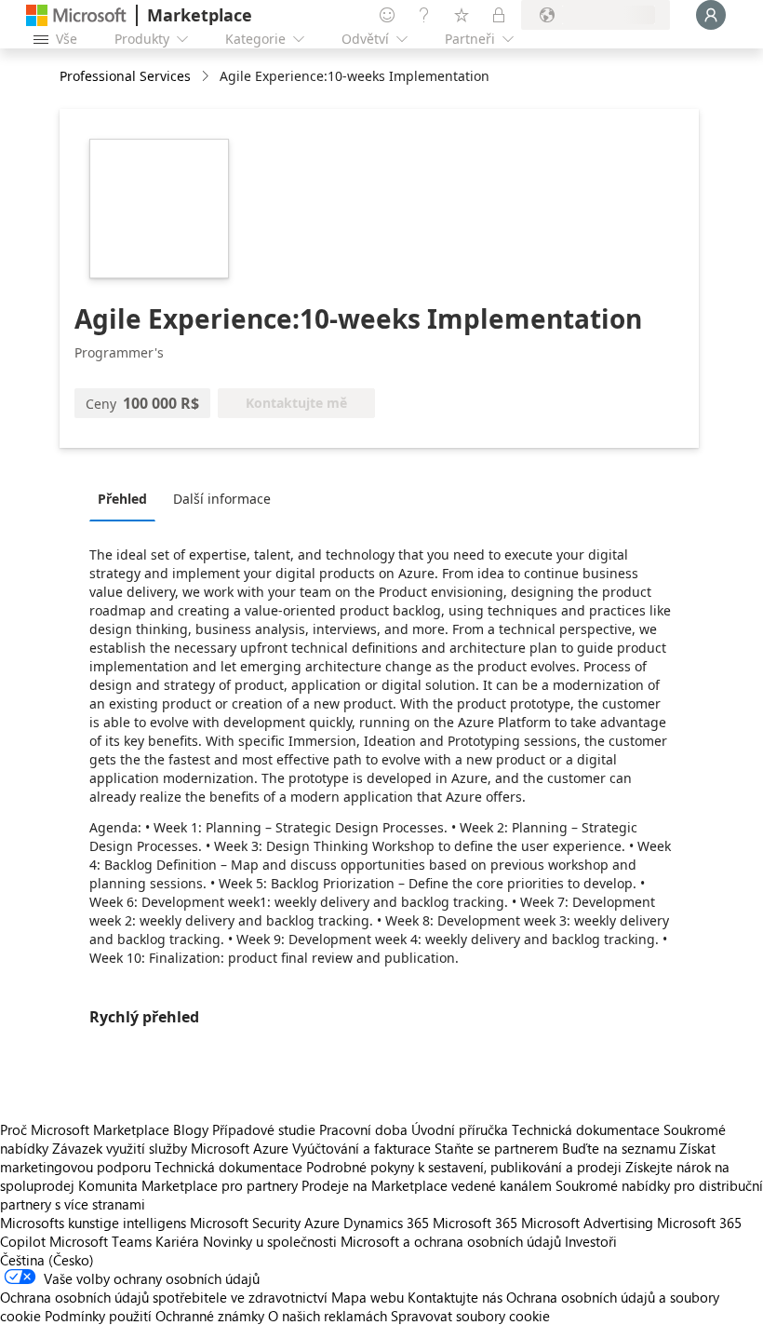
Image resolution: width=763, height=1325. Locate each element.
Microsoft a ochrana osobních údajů (451, 1241)
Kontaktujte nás (455, 1297)
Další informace (222, 498)
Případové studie (263, 1129)
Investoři (591, 1241)
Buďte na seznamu (619, 1148)
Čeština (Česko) (47, 1260)
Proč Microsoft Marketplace (84, 1129)
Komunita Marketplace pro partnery (188, 1185)
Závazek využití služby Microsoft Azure (172, 1148)
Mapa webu (367, 1297)
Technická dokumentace (586, 1129)
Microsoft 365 (475, 1222)
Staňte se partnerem (496, 1148)
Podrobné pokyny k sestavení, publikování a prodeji (464, 1166)
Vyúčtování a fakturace (361, 1148)
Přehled (122, 498)
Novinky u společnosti (270, 1241)
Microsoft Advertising (587, 1222)
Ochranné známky (209, 1315)
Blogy (190, 1129)
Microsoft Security (245, 1222)
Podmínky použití (98, 1315)
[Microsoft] (76, 15)
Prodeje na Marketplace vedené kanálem (426, 1185)
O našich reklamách (327, 1315)
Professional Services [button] (125, 76)
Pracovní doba (363, 1129)
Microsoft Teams (100, 1241)
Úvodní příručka (459, 1129)
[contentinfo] (207, 77)
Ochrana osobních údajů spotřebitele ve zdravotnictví (164, 1297)
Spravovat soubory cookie (470, 1315)
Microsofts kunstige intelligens (93, 1222)
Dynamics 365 (386, 1222)
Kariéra (177, 1241)
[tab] (127, 498)
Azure (322, 1222)
